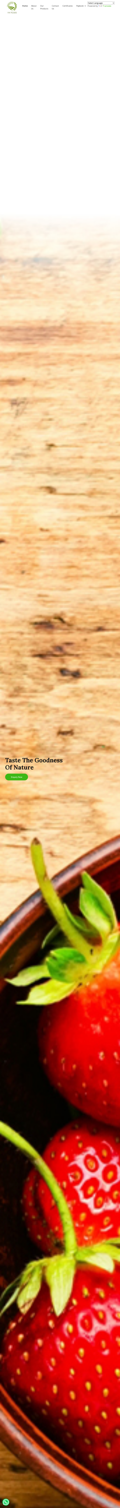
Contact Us (55, 7)
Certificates (67, 6)
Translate (107, 6)
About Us (34, 7)
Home (25, 6)
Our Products (44, 7)
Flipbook (80, 6)
